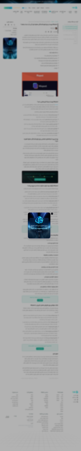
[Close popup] (52, 214)
